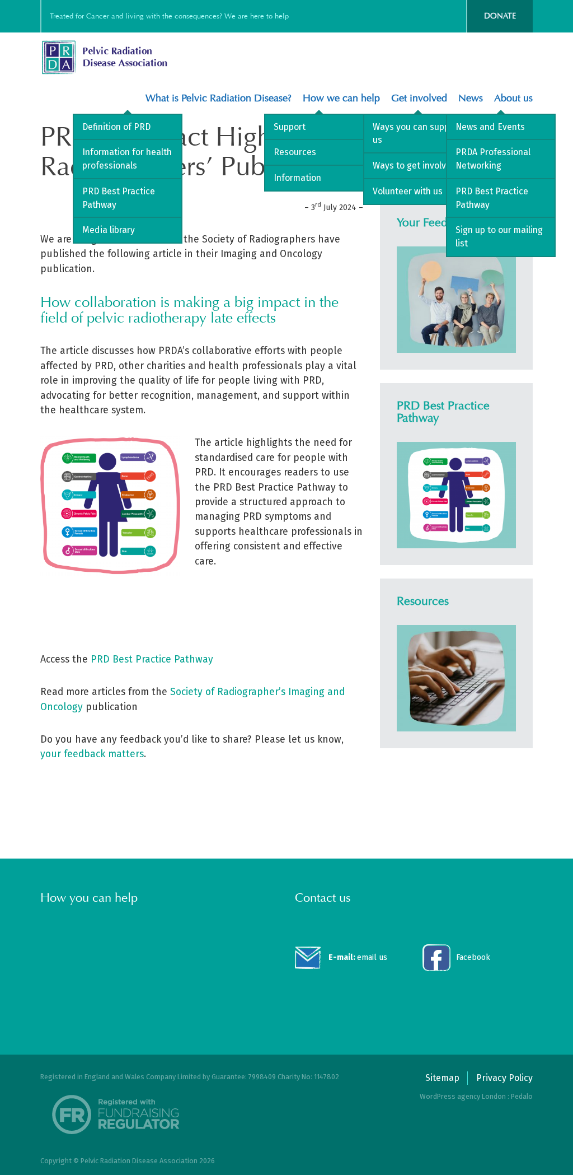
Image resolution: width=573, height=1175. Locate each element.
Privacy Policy (504, 1078)
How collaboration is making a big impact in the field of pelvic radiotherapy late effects (189, 310)
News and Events (490, 127)
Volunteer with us (408, 191)
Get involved (419, 98)
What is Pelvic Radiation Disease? (218, 98)
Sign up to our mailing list (499, 237)
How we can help (341, 98)
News (470, 98)
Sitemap (442, 1078)
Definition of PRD (116, 127)
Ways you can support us (417, 134)
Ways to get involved (415, 165)
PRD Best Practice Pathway (118, 198)
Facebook (473, 957)
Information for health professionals (127, 159)
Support (290, 127)
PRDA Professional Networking (492, 159)
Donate (500, 16)
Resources (295, 152)
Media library (108, 230)
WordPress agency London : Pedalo (476, 1096)
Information (297, 177)
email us (357, 957)
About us (513, 98)
